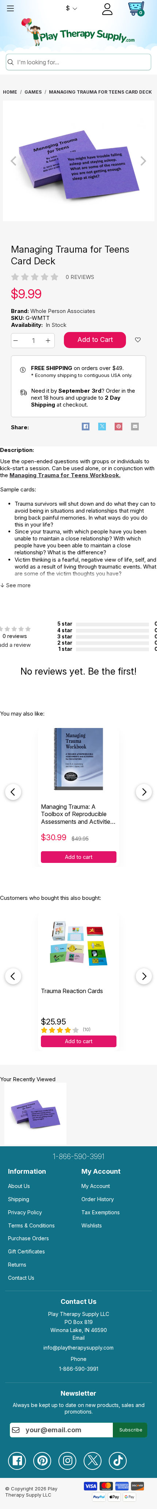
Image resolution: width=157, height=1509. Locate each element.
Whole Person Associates (62, 311)
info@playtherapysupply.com (78, 1347)
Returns (17, 1264)
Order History (97, 1199)
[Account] (107, 9)
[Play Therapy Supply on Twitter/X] (96, 1458)
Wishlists (91, 1225)
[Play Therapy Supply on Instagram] (71, 1458)
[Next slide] (144, 792)
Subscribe (130, 1430)
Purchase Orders (28, 1238)
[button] (16, 340)
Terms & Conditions (31, 1225)
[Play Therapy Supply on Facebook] (20, 1458)
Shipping (18, 1199)
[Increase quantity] (49, 340)
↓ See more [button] (15, 585)
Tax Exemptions (100, 1212)
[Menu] (10, 8)
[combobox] (83, 62)
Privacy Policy (25, 1212)
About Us (19, 1186)
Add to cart (78, 857)
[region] (78, 161)
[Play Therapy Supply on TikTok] (121, 1458)
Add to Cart (95, 339)
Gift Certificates (26, 1251)
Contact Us (21, 1278)
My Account (95, 1186)
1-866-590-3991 (78, 1156)
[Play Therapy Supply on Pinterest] (45, 1458)
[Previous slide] (13, 792)
